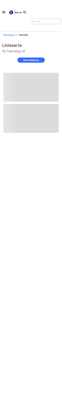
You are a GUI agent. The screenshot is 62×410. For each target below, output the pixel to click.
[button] (4, 12)
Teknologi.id (9, 35)
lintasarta (23, 35)
